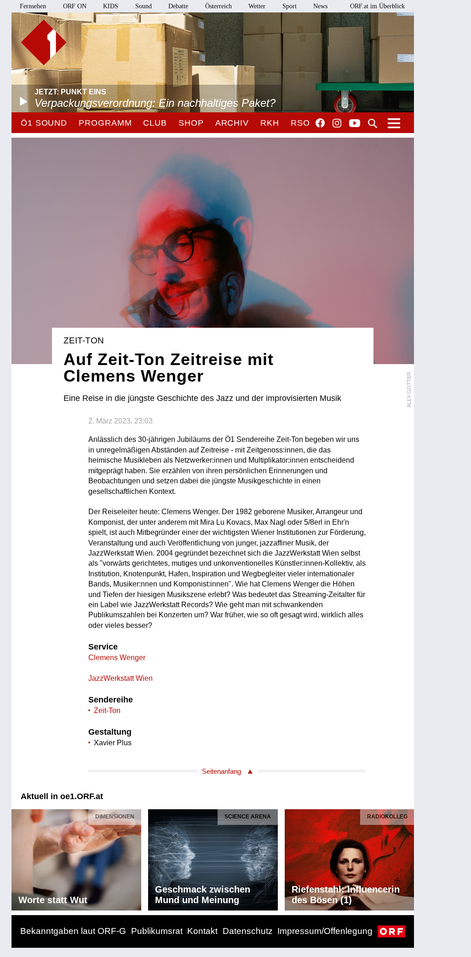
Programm (105, 123)
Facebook (320, 123)
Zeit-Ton (107, 710)
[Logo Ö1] (44, 42)
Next (406, 857)
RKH (269, 123)
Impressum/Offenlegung (325, 931)
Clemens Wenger (116, 657)
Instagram (337, 123)
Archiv (232, 123)
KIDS (110, 6)
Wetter (256, 6)
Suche (372, 123)
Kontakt (202, 931)
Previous (18, 857)
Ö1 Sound (44, 123)
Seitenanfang (221, 771)
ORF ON (74, 6)
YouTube (354, 123)
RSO (300, 123)
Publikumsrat (157, 931)
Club (155, 123)
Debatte (178, 6)
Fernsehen (33, 6)
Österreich (218, 6)
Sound (143, 6)
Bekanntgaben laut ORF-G (73, 931)
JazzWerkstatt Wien (120, 678)
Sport (289, 6)
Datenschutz (248, 931)
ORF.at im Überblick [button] (377, 6)
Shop (191, 123)
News (320, 6)
